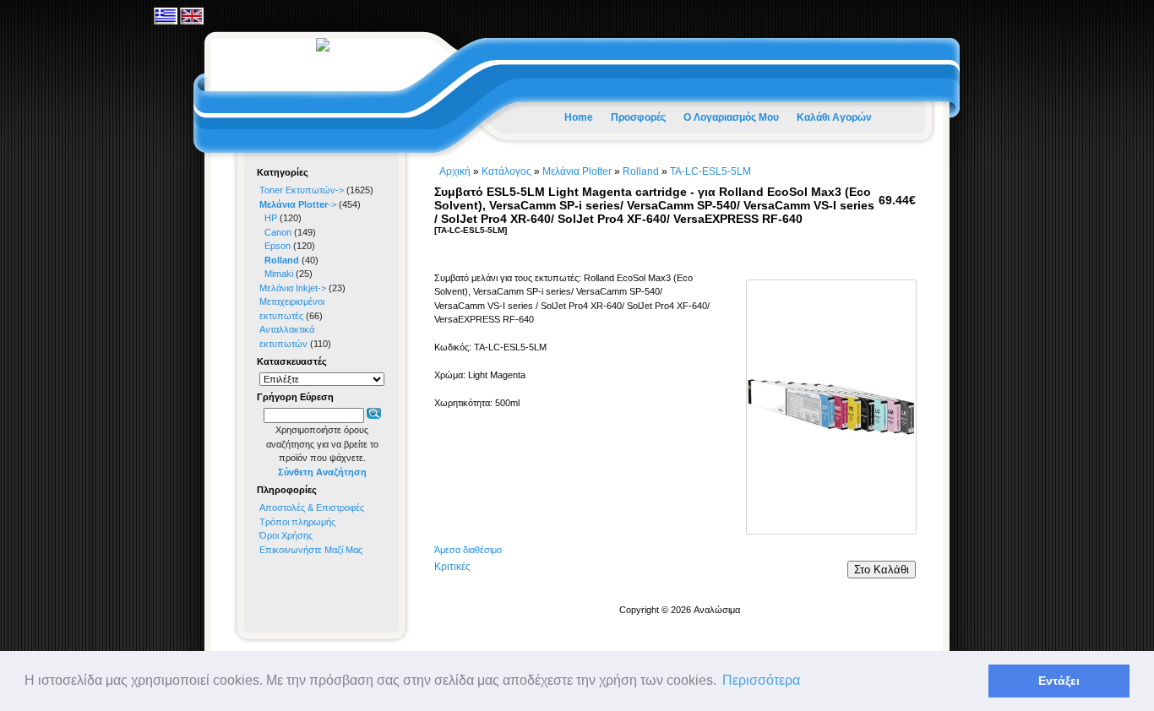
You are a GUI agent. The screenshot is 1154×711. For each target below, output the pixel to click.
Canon (277, 232)
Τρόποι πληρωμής (297, 522)
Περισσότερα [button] (761, 680)
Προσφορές (638, 117)
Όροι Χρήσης (286, 535)
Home (578, 117)
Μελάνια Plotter (577, 171)
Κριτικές (452, 567)
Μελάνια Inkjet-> (292, 288)
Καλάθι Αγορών (834, 117)
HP (270, 218)
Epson (277, 246)
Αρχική (455, 171)
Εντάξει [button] (1059, 680)
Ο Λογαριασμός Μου (731, 117)
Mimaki (278, 274)
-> (297, 204)
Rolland (641, 171)
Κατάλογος (506, 171)
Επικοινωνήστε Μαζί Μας (310, 550)
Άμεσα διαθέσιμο (468, 550)
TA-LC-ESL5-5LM (710, 171)
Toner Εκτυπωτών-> (301, 190)
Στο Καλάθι (881, 569)
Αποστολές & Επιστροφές (311, 507)
